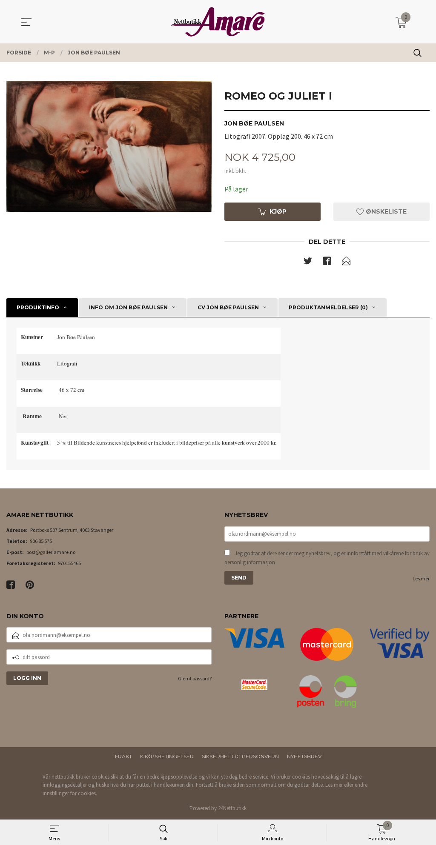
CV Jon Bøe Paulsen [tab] (228, 307)
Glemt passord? (195, 678)
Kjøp (278, 211)
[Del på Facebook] (327, 262)
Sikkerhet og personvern (240, 756)
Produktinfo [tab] (38, 307)
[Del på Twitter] (308, 262)
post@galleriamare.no (50, 552)
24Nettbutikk (232, 808)
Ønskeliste (385, 211)
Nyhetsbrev (304, 756)
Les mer (421, 578)
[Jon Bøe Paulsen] (109, 146)
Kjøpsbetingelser (167, 756)
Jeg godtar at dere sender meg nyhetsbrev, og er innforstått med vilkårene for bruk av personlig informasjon (327, 558)
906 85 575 (41, 541)
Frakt (123, 756)
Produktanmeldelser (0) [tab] (328, 307)
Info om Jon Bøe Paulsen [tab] (128, 307)
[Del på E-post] (346, 262)
